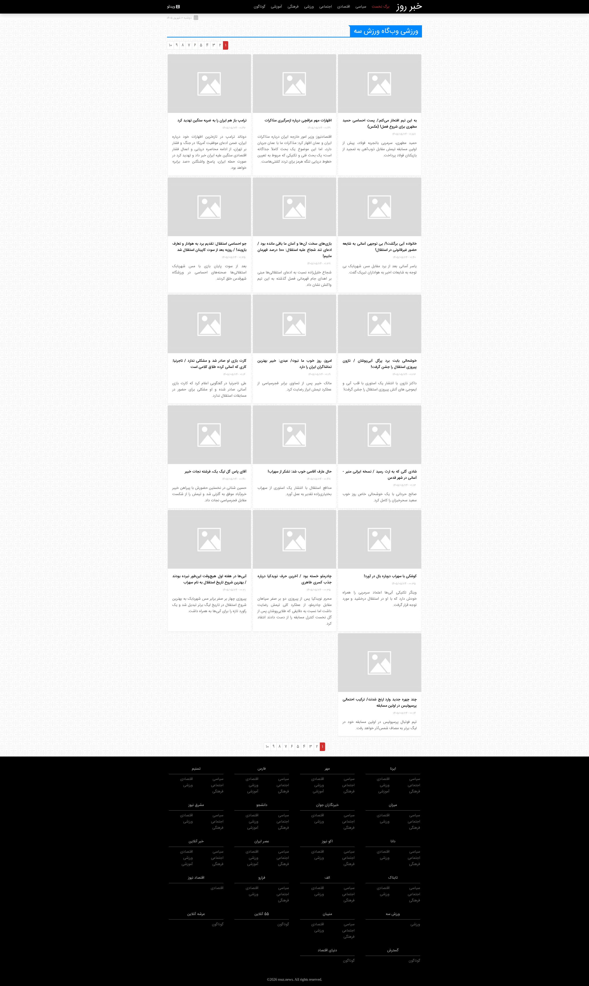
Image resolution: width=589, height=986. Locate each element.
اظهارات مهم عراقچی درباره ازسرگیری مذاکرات (298, 121)
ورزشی (309, 7)
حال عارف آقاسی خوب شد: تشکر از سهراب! (300, 472)
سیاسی (360, 7)
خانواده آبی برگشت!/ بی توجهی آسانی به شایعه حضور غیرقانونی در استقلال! (380, 247)
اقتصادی (343, 7)
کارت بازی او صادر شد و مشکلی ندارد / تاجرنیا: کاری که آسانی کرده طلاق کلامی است (209, 364)
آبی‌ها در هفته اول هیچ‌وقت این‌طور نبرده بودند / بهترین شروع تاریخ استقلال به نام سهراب (209, 579)
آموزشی (276, 7)
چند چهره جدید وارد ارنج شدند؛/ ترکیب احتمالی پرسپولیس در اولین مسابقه (380, 703)
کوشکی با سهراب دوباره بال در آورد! (390, 576)
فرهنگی (293, 7)
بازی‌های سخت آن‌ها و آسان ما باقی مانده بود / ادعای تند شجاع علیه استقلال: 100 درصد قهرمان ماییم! (294, 250)
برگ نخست (380, 7)
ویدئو (171, 7)
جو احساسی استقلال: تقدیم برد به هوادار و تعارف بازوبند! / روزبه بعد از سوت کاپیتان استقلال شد (209, 247)
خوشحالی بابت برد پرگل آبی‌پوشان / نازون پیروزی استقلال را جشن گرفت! (380, 364)
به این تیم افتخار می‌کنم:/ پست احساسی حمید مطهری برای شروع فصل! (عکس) (380, 124)
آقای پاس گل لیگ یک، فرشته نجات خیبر (215, 472)
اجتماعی (325, 7)
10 (170, 45)
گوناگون (259, 7)
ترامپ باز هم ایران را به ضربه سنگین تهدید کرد (211, 121)
